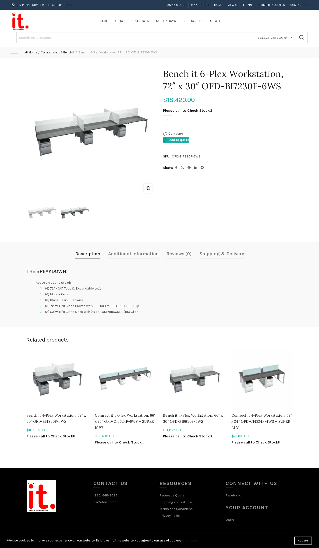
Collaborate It (50, 52)
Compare (175, 134)
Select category (272, 37)
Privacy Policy (170, 516)
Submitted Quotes (271, 5)
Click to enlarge (148, 188)
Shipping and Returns (176, 502)
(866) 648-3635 (105, 495)
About (119, 21)
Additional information (133, 253)
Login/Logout (176, 5)
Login (230, 520)
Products (140, 21)
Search (302, 37)
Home (218, 5)
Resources (193, 21)
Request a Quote (172, 495)
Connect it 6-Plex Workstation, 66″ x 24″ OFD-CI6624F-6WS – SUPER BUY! (125, 421)
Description (87, 253)
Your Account (247, 508)
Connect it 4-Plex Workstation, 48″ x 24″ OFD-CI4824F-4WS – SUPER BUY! (261, 421)
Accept (303, 540)
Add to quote (178, 140)
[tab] (87, 253)
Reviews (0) (179, 253)
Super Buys (166, 21)
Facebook (233, 495)
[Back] (15, 52)
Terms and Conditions (176, 509)
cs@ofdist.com (104, 502)
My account (200, 5)
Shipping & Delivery (221, 253)
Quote (215, 21)
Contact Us (299, 5)
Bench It (68, 52)
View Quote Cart (240, 5)
